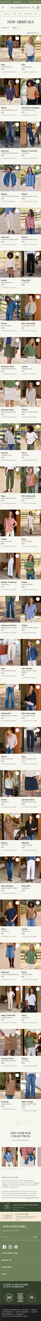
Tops (20, 14)
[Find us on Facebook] (4, 1247)
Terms (34, 1310)
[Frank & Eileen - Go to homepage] (20, 7)
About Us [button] (7, 1260)
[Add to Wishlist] (17, 38)
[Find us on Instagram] (10, 1247)
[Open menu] (5, 7)
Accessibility (8, 1312)
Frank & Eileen (9, 1310)
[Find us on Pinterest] (16, 1247)
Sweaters (28, 14)
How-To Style (30, 1197)
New (14, 14)
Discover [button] (6, 1267)
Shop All (6, 14)
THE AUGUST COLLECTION (20, 2)
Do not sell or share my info (15, 1316)
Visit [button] (4, 1274)
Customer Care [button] (10, 1253)
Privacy (25, 1310)
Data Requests (23, 1312)
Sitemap (20, 1314)
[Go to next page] (28, 1122)
